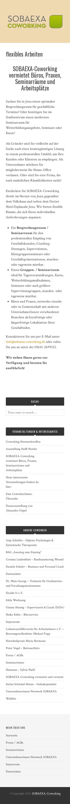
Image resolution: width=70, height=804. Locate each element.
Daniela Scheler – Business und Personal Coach (35, 567)
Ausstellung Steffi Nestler (21, 449)
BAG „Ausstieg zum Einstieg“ (23, 552)
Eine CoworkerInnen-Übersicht (19, 496)
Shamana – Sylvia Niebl (20, 670)
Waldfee (11, 699)
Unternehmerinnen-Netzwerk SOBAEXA (31, 691)
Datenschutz (13, 574)
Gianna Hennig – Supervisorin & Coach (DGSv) (35, 607)
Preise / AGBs (14, 655)
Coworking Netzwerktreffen (23, 442)
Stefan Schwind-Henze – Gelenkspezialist (31, 684)
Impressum (13, 622)
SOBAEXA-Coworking (46, 794)
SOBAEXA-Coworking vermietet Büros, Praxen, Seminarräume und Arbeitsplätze (35, 78)
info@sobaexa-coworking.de (25, 342)
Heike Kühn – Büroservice (22, 615)
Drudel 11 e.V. (14, 593)
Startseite (12, 735)
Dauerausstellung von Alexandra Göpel (19, 508)
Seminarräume (15, 663)
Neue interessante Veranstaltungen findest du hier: (22, 482)
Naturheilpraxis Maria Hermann (26, 641)
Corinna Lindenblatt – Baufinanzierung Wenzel (35, 559)
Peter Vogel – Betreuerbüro (23, 648)
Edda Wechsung (15, 600)
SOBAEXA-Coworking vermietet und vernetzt (34, 677)
